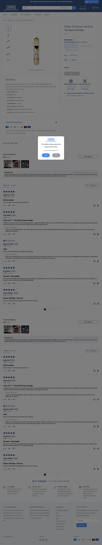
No (56, 155)
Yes (46, 155)
